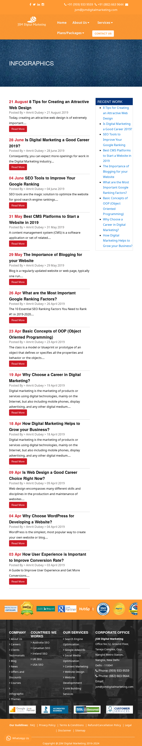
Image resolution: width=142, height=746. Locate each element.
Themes (16, 699)
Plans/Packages (69, 33)
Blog (13, 661)
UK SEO (37, 659)
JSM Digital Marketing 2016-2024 (79, 743)
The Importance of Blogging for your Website (116, 171)
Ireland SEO (40, 653)
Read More (18, 128)
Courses (16, 683)
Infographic (16, 693)
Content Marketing (76, 666)
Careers (16, 644)
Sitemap (80, 730)
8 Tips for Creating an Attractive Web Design (116, 113)
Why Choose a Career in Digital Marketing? (114, 224)
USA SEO (38, 664)
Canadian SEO (41, 648)
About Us (79, 22)
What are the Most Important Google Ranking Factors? (116, 187)
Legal (128, 725)
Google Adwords (75, 650)
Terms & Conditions (72, 725)
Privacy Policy (47, 725)
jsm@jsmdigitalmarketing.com (96, 10)
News (14, 666)
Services (104, 22)
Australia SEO (41, 642)
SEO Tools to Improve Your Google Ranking (114, 139)
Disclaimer (64, 730)
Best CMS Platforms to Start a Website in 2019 (117, 155)
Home (62, 22)
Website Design (74, 672)
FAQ (32, 725)
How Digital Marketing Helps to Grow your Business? (117, 240)
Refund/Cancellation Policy (104, 725)
